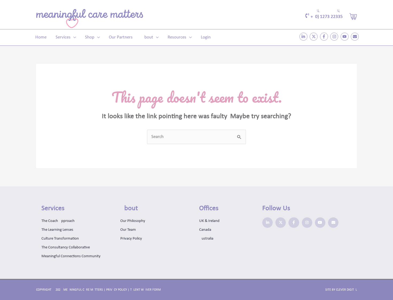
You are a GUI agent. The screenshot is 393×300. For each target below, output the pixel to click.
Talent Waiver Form (145, 289)
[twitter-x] (314, 37)
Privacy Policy (116, 289)
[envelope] (355, 37)
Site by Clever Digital (341, 289)
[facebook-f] (324, 37)
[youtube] (345, 37)
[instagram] (335, 37)
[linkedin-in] (304, 37)
